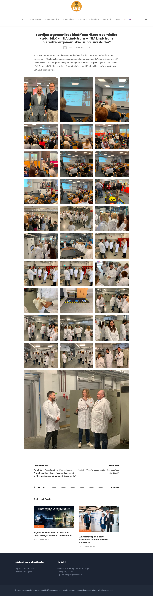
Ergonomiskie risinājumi (88, 19)
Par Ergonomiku (52, 19)
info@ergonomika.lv (73, 575)
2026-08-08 (90, 546)
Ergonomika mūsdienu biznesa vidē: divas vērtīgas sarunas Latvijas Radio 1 (53, 534)
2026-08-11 (44, 539)
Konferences (85, 531)
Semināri (79, 48)
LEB (70, 48)
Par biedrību (35, 19)
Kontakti (107, 19)
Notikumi (39, 527)
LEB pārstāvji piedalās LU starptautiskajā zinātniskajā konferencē (93, 539)
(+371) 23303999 (69, 572)
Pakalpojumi (68, 19)
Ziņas (117, 19)
